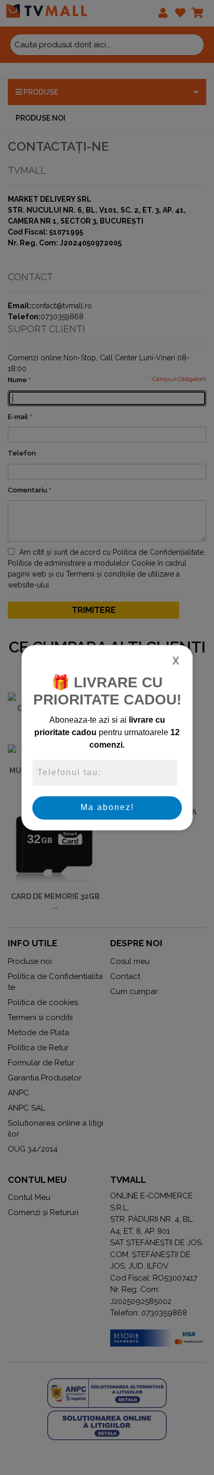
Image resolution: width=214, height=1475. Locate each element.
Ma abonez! (107, 807)
